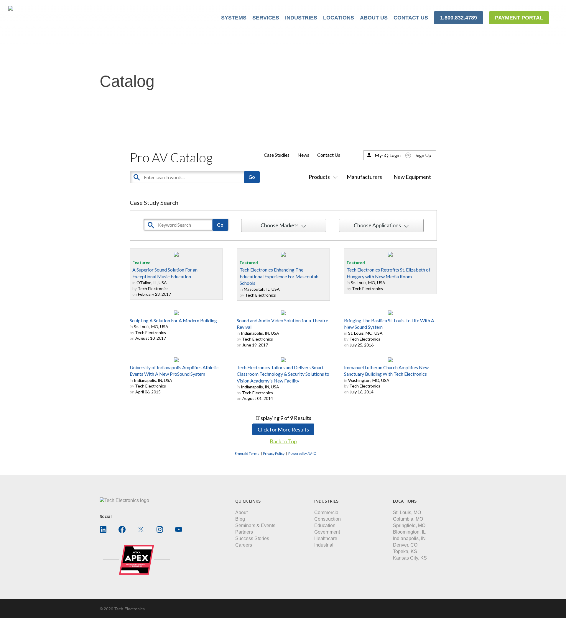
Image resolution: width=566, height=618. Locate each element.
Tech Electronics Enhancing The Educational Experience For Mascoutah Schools (279, 276)
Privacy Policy (273, 453)
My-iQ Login (388, 155)
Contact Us (328, 155)
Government (327, 531)
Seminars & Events (255, 525)
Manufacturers (364, 177)
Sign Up (423, 155)
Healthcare (325, 538)
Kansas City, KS (410, 557)
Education (324, 525)
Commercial (327, 512)
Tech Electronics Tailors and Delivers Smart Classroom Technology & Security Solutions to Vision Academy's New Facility (283, 373)
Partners (244, 531)
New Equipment (412, 177)
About (241, 512)
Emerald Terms (247, 453)
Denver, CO (405, 544)
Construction (327, 518)
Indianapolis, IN (409, 538)
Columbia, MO (408, 518)
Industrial (323, 544)
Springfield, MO (409, 525)
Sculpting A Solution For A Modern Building (173, 320)
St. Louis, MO (407, 512)
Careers (243, 544)
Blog (240, 518)
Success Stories (252, 538)
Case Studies (276, 155)
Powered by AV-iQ (302, 453)
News (303, 155)
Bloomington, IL (409, 531)
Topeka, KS (405, 551)
